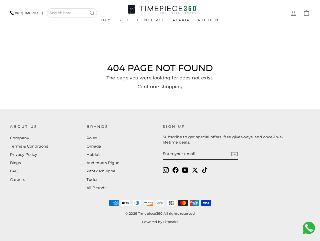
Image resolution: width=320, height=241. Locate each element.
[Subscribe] (234, 154)
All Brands (96, 187)
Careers (17, 179)
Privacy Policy (23, 154)
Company (19, 138)
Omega (93, 146)
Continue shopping (160, 86)
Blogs (15, 162)
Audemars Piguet (103, 162)
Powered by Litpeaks (160, 222)
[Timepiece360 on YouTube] (185, 170)
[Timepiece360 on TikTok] (205, 170)
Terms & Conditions (29, 146)
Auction (208, 20)
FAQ (14, 171)
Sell (124, 20)
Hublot (93, 154)
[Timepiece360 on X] (195, 170)
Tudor (92, 179)
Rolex (91, 138)
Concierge (151, 20)
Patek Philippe (101, 171)
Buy (106, 20)
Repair (181, 20)
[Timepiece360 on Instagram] (166, 170)
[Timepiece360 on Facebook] (175, 170)
